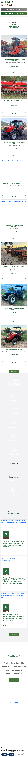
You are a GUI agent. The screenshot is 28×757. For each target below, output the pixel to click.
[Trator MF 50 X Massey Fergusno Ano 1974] (14, 253)
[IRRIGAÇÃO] (14, 411)
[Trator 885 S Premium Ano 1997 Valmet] (14, 170)
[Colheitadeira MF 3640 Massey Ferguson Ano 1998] (14, 46)
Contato (14, 729)
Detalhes (14, 72)
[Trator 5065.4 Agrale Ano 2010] (14, 336)
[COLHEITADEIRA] (14, 397)
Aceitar (4, 754)
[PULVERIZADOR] (14, 451)
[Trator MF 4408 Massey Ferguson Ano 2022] (14, 129)
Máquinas (14, 719)
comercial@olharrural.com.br (14, 705)
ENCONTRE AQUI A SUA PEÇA (14, 9)
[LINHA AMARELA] (14, 424)
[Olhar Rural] (7, 3)
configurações (20, 751)
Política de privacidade (14, 739)
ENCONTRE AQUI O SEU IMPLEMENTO (14, 13)
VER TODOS (14, 371)
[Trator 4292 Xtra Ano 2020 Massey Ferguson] (14, 212)
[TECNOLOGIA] (14, 478)
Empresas (14, 724)
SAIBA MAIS (14, 680)
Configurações (20, 754)
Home (14, 715)
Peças (14, 722)
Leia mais (6, 552)
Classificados (14, 717)
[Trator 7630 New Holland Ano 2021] (14, 295)
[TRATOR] (14, 492)
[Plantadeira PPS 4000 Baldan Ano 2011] (14, 87)
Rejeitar (11, 754)
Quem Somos (14, 726)
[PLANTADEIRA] (14, 438)
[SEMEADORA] (14, 465)
